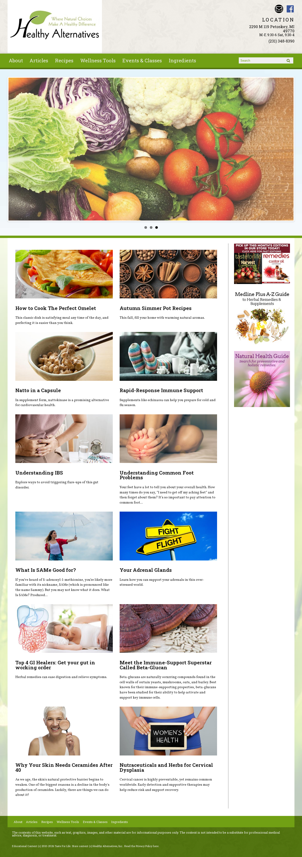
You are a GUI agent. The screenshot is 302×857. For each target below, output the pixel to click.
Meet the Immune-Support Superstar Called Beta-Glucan (166, 665)
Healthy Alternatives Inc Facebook (290, 9)
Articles (38, 60)
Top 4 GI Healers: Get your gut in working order (55, 665)
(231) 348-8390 (281, 40)
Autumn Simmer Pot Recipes (156, 308)
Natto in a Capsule (38, 390)
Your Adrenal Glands (146, 570)
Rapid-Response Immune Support (161, 390)
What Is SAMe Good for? (45, 570)
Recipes (64, 60)
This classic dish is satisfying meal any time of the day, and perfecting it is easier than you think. (62, 320)
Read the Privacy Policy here (141, 846)
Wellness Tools (98, 60)
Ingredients (182, 60)
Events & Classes (142, 60)
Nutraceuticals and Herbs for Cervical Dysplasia (166, 767)
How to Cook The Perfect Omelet (55, 308)
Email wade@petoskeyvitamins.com (279, 9)
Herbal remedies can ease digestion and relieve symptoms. (61, 677)
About (16, 60)
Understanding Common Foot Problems (157, 475)
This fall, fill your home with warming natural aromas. (162, 317)
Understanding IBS (39, 472)
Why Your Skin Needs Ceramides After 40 (64, 767)
